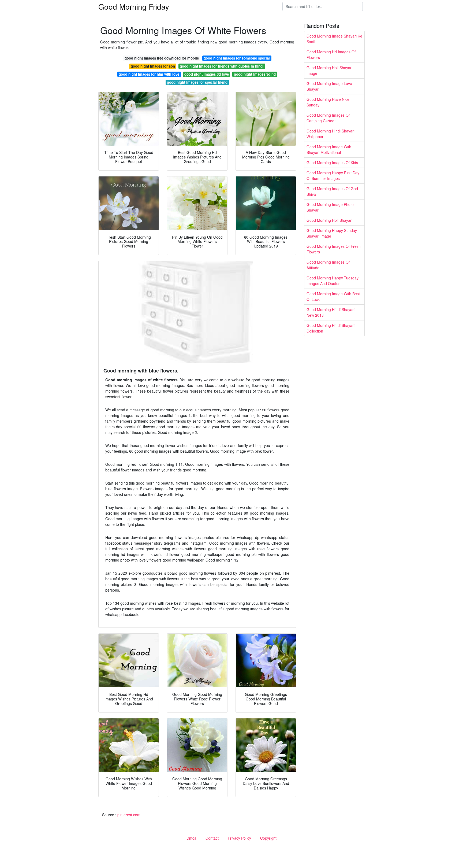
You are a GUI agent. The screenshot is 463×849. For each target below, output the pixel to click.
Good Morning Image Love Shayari (329, 86)
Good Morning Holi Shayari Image (329, 70)
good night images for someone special (237, 58)
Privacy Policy (239, 838)
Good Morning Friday (133, 6)
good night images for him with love (149, 74)
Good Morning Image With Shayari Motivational (329, 149)
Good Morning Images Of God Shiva (332, 191)
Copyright (268, 838)
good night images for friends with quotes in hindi (222, 66)
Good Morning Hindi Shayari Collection (330, 328)
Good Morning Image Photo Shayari (330, 207)
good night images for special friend (197, 82)
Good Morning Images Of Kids (332, 162)
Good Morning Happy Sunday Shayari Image (332, 233)
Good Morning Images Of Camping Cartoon (328, 117)
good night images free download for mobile (162, 58)
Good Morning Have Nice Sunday (328, 102)
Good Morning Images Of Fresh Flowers (334, 248)
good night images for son (153, 66)
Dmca (191, 838)
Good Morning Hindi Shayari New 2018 (330, 312)
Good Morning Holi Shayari (329, 220)
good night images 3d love (206, 74)
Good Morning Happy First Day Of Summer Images (333, 175)
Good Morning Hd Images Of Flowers (331, 54)
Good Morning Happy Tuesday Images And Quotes (333, 280)
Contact (212, 838)
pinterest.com (128, 814)
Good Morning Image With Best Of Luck (333, 296)
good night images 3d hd (255, 74)
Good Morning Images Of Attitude (328, 264)
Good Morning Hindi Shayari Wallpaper (330, 133)
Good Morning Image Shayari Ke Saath (334, 38)
